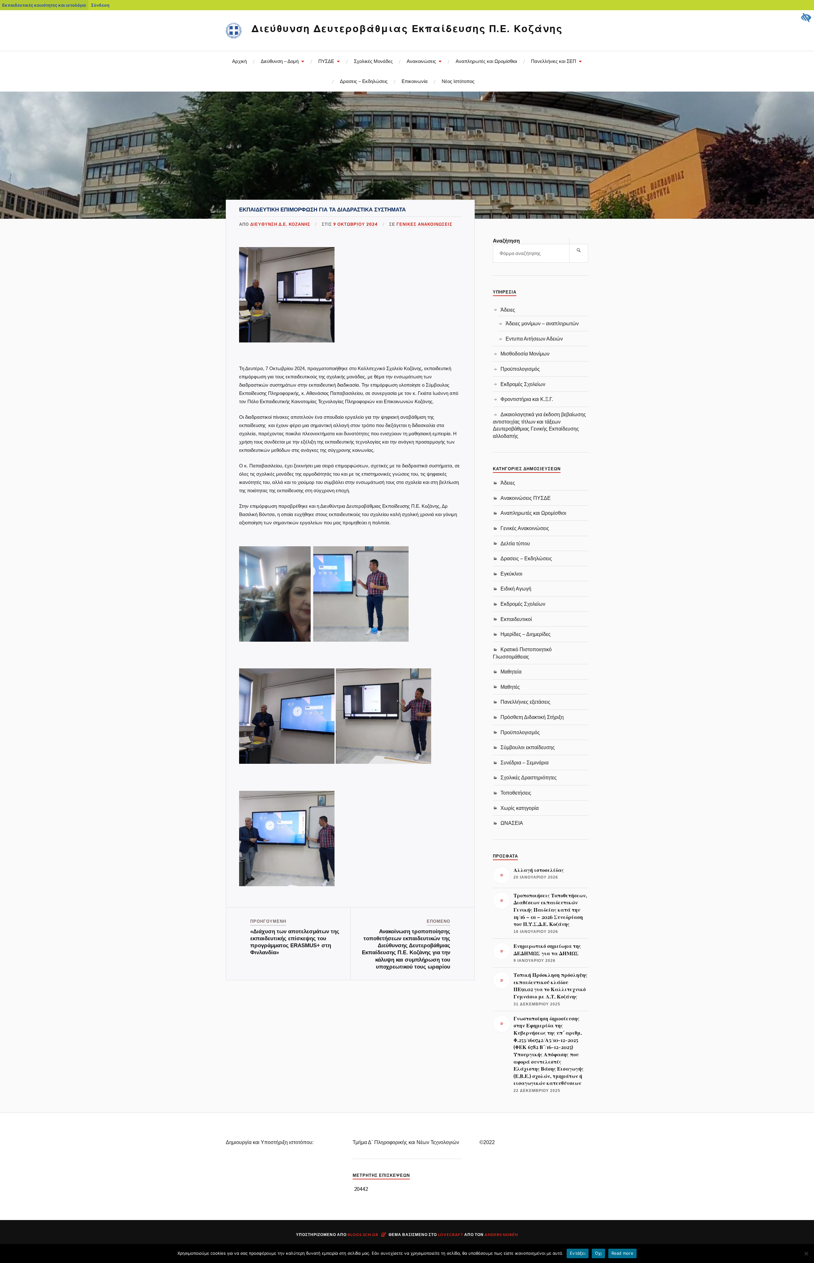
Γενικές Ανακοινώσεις (424, 224)
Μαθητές (510, 687)
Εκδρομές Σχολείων (522, 384)
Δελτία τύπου (515, 543)
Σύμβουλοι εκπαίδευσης (527, 747)
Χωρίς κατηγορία (519, 808)
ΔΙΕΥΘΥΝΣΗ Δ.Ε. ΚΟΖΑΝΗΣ (280, 224)
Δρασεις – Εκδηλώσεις (364, 81)
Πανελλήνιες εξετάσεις (525, 702)
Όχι (598, 1253)
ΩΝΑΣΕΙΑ (511, 823)
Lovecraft (450, 1234)
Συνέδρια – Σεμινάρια (524, 762)
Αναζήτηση (506, 241)
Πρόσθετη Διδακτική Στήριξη (532, 717)
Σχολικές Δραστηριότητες (528, 777)
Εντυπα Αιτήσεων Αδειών (534, 339)
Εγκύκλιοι (511, 573)
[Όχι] (806, 1253)
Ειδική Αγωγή (515, 588)
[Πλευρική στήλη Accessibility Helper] (806, 17)
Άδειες (507, 310)
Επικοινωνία (415, 81)
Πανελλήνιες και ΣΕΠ (553, 61)
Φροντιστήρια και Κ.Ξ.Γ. (526, 399)
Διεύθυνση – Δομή (280, 61)
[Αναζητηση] (578, 250)
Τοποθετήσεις (515, 793)
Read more (622, 1253)
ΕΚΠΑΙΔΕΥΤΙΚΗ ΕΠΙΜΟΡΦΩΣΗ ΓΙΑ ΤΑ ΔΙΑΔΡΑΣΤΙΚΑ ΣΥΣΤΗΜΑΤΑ (322, 210)
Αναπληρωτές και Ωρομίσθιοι (486, 61)
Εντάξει (577, 1253)
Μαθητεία (510, 671)
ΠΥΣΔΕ (326, 61)
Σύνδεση (100, 5)
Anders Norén (501, 1234)
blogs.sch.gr (363, 1234)
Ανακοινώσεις (421, 61)
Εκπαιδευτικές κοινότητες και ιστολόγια (44, 5)
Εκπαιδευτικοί (516, 619)
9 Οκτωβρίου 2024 (355, 224)
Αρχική (239, 61)
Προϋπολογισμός (520, 369)
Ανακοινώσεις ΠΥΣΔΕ (525, 498)
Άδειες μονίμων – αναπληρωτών (542, 323)
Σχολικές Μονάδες (373, 61)
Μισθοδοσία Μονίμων (524, 353)
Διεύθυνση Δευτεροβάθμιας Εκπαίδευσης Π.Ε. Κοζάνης (407, 28)
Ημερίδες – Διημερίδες (525, 634)
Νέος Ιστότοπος (458, 81)
